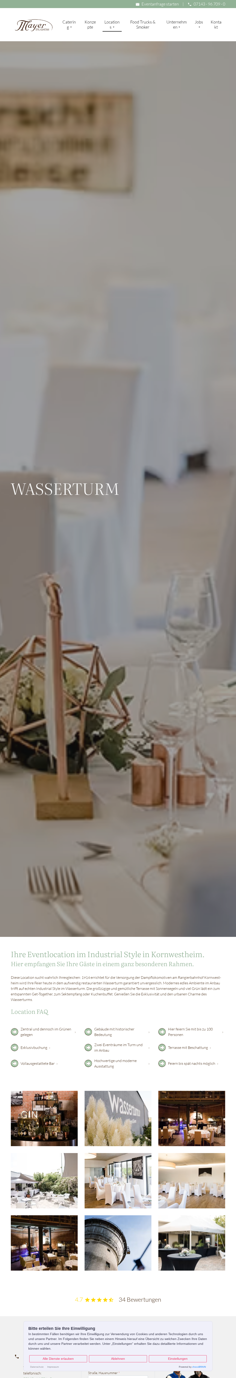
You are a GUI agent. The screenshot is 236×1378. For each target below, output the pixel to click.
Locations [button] (112, 24)
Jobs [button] (199, 21)
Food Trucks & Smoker (142, 24)
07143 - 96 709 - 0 (209, 3)
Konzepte (90, 24)
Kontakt (216, 24)
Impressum (53, 1367)
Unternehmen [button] (176, 24)
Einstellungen (178, 1358)
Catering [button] (69, 24)
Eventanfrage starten (160, 3)
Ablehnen (118, 1358)
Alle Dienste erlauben (58, 1358)
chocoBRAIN (199, 1367)
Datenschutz (37, 1367)
